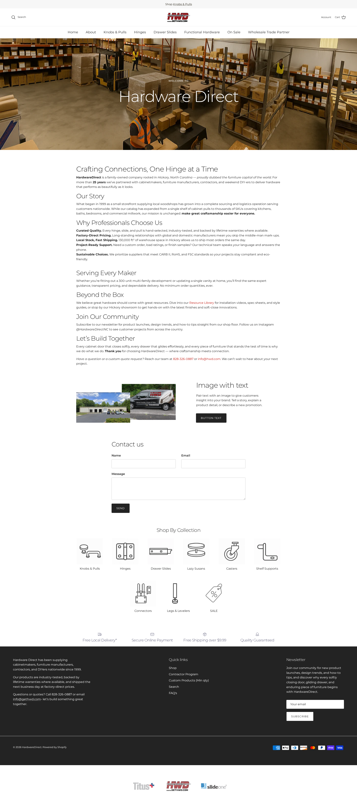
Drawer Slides (165, 32)
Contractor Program (183, 674)
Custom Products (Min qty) (189, 680)
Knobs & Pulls (182, 4)
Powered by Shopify (55, 747)
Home (73, 32)
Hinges (140, 32)
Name (116, 455)
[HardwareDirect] (178, 17)
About (91, 32)
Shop (173, 668)
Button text (211, 418)
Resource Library (201, 303)
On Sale (233, 32)
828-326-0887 (183, 359)
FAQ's (173, 693)
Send (120, 508)
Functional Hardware (202, 32)
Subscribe (300, 716)
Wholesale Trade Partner (269, 32)
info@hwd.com (209, 359)
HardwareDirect (31, 747)
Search (174, 686)
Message (118, 474)
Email (185, 455)
